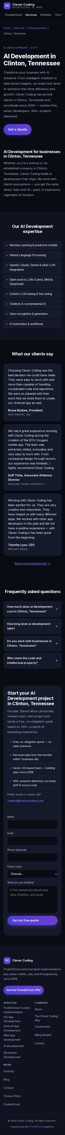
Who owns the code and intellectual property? (24, 660)
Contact (8, 1088)
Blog (6, 1079)
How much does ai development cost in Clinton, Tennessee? (29, 609)
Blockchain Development (12, 1055)
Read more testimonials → (32, 563)
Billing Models (43, 1035)
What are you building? (20, 882)
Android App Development (12, 1028)
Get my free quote (25, 920)
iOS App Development (12, 1019)
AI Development (37, 28)
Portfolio (45, 14)
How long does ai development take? (29, 626)
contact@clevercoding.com (25, 800)
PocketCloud (13, 14)
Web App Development (12, 1037)
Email (10, 833)
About (38, 1009)
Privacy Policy (12, 1096)
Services (31, 14)
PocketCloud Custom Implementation (17, 1010)
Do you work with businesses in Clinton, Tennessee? (29, 643)
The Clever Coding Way (46, 1018)
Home (7, 28)
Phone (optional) (17, 849)
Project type (14, 866)
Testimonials (42, 1026)
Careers (40, 1043)
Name (10, 816)
